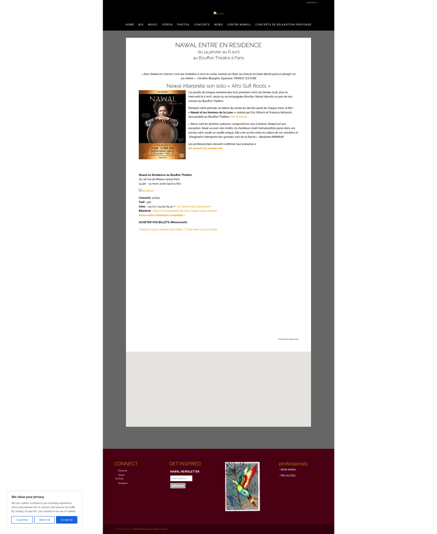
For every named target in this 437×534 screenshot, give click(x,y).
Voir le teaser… (239, 116)
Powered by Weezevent (288, 339)
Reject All (44, 519)
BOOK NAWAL (288, 469)
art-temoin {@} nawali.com (193, 206)
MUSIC (153, 24)
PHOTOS (183, 24)
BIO (141, 24)
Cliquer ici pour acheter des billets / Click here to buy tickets (178, 229)
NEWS (218, 24)
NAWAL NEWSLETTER (184, 471)
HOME (130, 24)
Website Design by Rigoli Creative (150, 529)
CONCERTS (202, 24)
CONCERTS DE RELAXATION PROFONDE (283, 24)
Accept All (67, 519)
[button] (220, 385)
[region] (44, 509)
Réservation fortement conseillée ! (162, 215)
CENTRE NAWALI (239, 24)
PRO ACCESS (288, 475)
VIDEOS (167, 24)
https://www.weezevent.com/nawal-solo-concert (185, 210)
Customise (22, 519)
